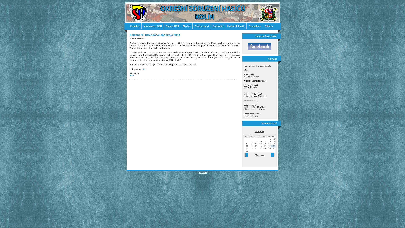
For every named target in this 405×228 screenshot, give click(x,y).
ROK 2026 (259, 131)
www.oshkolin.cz (251, 100)
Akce (132, 75)
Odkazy (269, 26)
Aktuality (135, 26)
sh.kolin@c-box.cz (259, 96)
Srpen (259, 155)
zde (143, 69)
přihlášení (203, 172)
